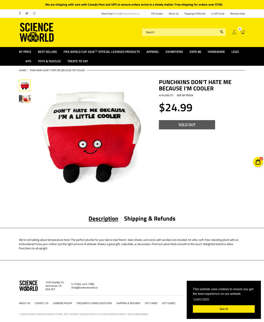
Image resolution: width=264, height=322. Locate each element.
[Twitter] (26, 13)
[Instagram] (34, 13)
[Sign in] (234, 32)
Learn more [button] (201, 299)
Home (22, 70)
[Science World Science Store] (37, 32)
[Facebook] (20, 13)
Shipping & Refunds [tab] (149, 218)
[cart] (243, 32)
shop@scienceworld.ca (126, 13)
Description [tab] (103, 218)
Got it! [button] (224, 308)
